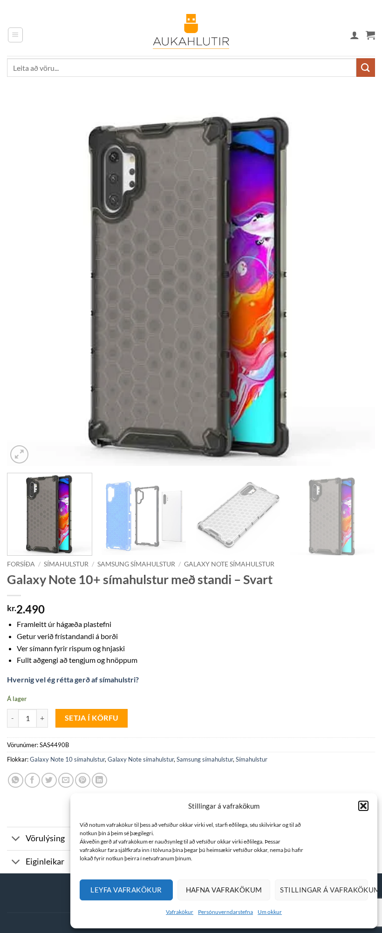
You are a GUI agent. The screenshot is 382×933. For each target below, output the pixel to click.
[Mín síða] (354, 35)
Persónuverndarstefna (225, 911)
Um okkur (270, 911)
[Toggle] (16, 840)
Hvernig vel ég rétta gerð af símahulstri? (73, 679)
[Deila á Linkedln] (99, 780)
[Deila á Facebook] (32, 780)
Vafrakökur (179, 911)
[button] (363, 805)
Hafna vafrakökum (224, 889)
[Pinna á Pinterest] (82, 780)
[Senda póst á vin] (66, 780)
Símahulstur (66, 564)
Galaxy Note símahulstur (229, 564)
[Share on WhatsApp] (15, 780)
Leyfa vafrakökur (126, 889)
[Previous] (26, 282)
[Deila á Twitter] (49, 780)
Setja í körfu (92, 718)
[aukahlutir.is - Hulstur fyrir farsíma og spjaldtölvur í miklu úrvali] (191, 35)
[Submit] (365, 67)
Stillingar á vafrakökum (324, 889)
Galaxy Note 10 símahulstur (67, 759)
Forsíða (21, 564)
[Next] (356, 282)
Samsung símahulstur (136, 564)
